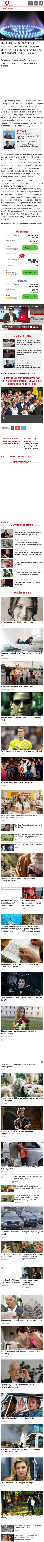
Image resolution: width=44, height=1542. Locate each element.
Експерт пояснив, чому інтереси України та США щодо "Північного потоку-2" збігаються (28, 342)
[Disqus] (22, 494)
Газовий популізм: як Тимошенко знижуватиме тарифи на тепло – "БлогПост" (28, 353)
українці (12, 456)
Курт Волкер (26, 456)
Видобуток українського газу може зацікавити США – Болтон (28, 136)
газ (7, 456)
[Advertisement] (22, 264)
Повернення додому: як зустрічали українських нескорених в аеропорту (11, 444)
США (18, 456)
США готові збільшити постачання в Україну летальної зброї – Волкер (27, 144)
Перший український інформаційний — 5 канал (7, 3)
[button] (3, 404)
